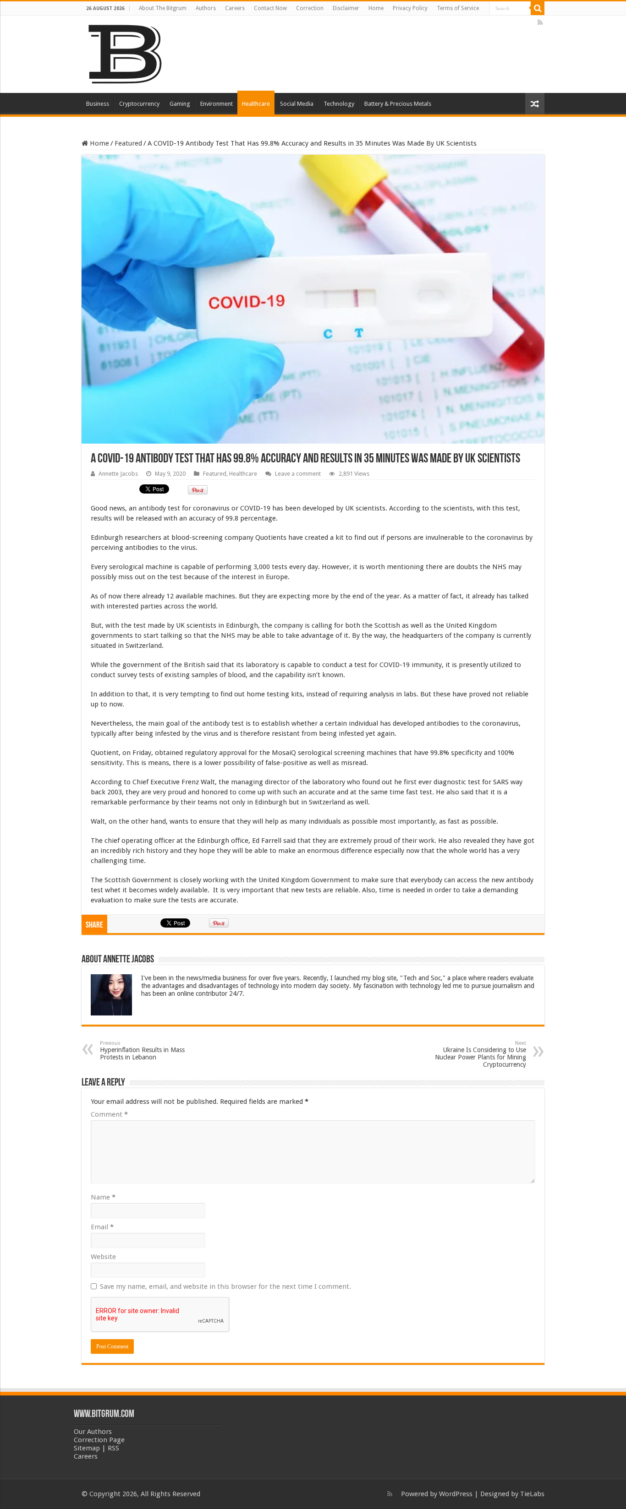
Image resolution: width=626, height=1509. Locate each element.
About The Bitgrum (163, 8)
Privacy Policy (410, 8)
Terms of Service (458, 8)
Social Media (296, 103)
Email (102, 1227)
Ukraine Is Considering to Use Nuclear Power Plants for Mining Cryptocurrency (480, 1054)
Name (103, 1197)
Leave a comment (298, 473)
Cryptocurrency (139, 103)
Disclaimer (346, 8)
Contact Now (270, 8)
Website (103, 1257)
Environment (216, 103)
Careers (235, 8)
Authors (206, 8)
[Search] (537, 8)
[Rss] (540, 22)
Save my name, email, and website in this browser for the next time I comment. (225, 1286)
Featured (128, 143)
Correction (310, 8)
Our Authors (93, 1432)
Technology (339, 103)
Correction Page (99, 1440)
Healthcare (256, 103)
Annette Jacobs (118, 473)
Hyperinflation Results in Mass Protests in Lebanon (142, 1050)
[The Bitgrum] (125, 53)
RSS (113, 1448)
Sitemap (87, 1448)
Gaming (180, 103)
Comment (109, 1114)
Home (376, 8)
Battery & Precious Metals (397, 103)
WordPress (455, 1494)
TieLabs (532, 1494)
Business (97, 103)
